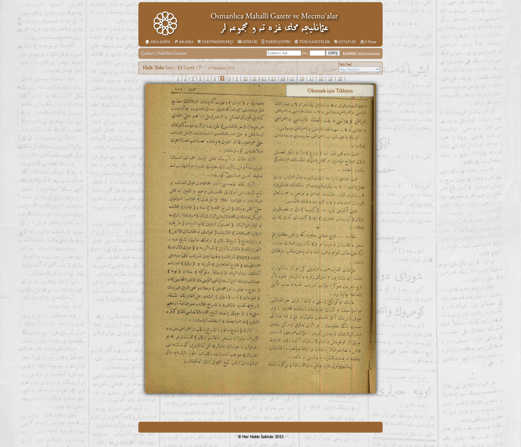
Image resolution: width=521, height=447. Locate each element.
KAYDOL (349, 53)
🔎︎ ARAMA (183, 41)
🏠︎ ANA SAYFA (157, 41)
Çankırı (147, 53)
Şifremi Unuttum (369, 53)
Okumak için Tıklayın (330, 91)
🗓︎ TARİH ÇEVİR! (276, 41)
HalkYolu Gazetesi (172, 53)
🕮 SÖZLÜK (247, 41)
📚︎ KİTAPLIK (345, 41)
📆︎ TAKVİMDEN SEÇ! (215, 41)
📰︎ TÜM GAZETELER (312, 41)
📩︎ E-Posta (368, 41)
